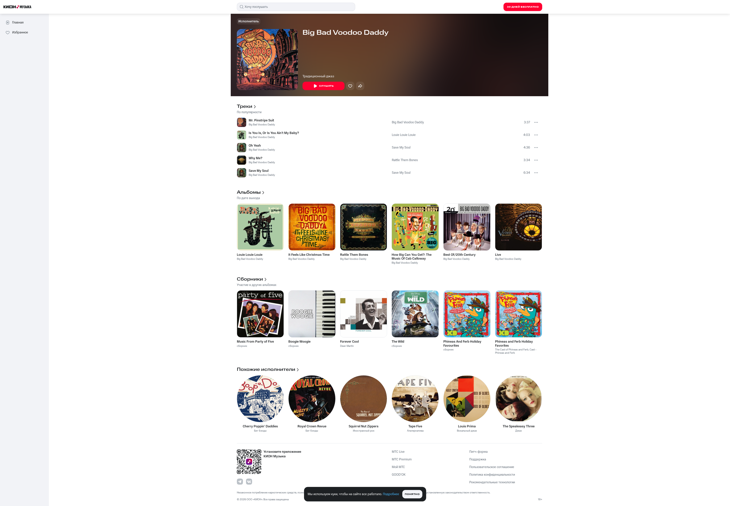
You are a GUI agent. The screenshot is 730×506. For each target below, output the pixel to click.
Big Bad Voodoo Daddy (262, 125)
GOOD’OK (399, 474)
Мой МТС (398, 467)
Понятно (412, 494)
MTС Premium (402, 459)
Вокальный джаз (467, 431)
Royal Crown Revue (312, 426)
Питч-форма (478, 452)
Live (498, 255)
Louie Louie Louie (404, 135)
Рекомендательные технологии (492, 482)
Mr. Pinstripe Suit (261, 120)
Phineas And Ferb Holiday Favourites (462, 343)
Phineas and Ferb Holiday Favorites (514, 343)
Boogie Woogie (299, 342)
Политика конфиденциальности (492, 474)
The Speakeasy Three (519, 426)
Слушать (326, 86)
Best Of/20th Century (459, 255)
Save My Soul (401, 147)
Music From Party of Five (255, 342)
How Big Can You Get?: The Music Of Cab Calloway (412, 257)
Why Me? (255, 158)
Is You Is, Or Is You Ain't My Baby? (274, 133)
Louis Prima (467, 426)
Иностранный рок (363, 431)
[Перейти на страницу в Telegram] (240, 482)
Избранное (20, 32)
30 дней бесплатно (523, 7)
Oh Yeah (255, 145)
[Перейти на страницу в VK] (249, 482)
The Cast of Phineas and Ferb (511, 350)
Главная (17, 22)
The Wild (398, 342)
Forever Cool (349, 342)
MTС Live (398, 452)
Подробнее (391, 494)
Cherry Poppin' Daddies (260, 426)
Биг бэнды (260, 431)
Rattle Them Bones (405, 160)
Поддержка (477, 459)
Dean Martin (347, 346)
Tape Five (415, 426)
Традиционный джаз (318, 76)
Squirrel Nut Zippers (363, 426)
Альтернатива (415, 431)
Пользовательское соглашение (491, 467)
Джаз (518, 431)
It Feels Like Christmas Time (309, 255)
